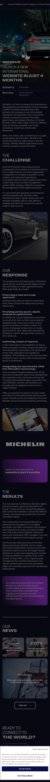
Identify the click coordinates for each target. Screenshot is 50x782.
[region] (25, 763)
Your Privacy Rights (25, 776)
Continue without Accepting (40, 749)
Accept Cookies (25, 769)
